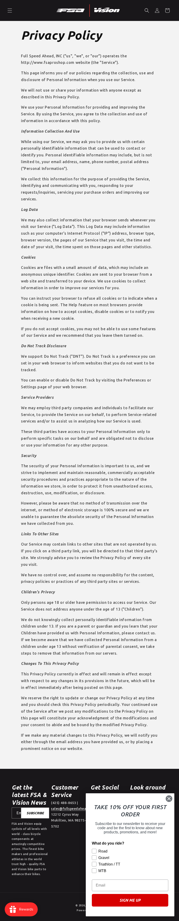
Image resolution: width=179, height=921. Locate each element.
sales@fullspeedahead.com (73, 809)
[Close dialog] (168, 798)
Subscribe (35, 813)
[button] (10, 10)
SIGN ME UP (130, 900)
